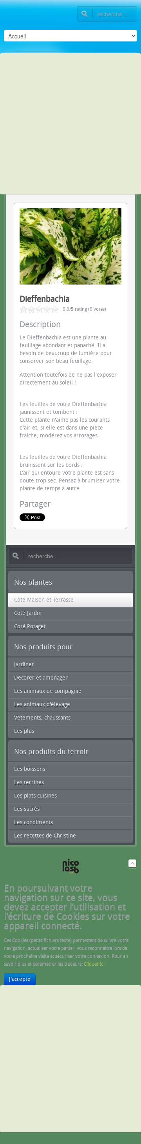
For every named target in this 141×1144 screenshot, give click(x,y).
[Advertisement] (70, 123)
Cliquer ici (94, 963)
